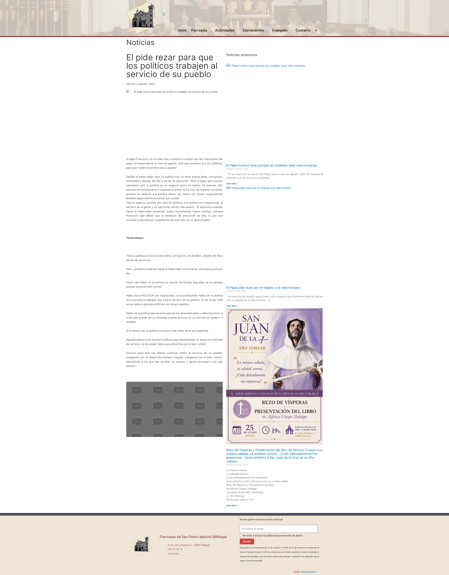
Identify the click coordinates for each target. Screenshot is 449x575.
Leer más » (232, 183)
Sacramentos (253, 30)
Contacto (303, 30)
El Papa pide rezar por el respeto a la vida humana (263, 287)
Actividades (224, 30)
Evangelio (280, 30)
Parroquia (199, 30)
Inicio (182, 30)
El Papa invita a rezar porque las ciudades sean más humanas (271, 165)
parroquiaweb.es (309, 572)
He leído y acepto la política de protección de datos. (273, 535)
